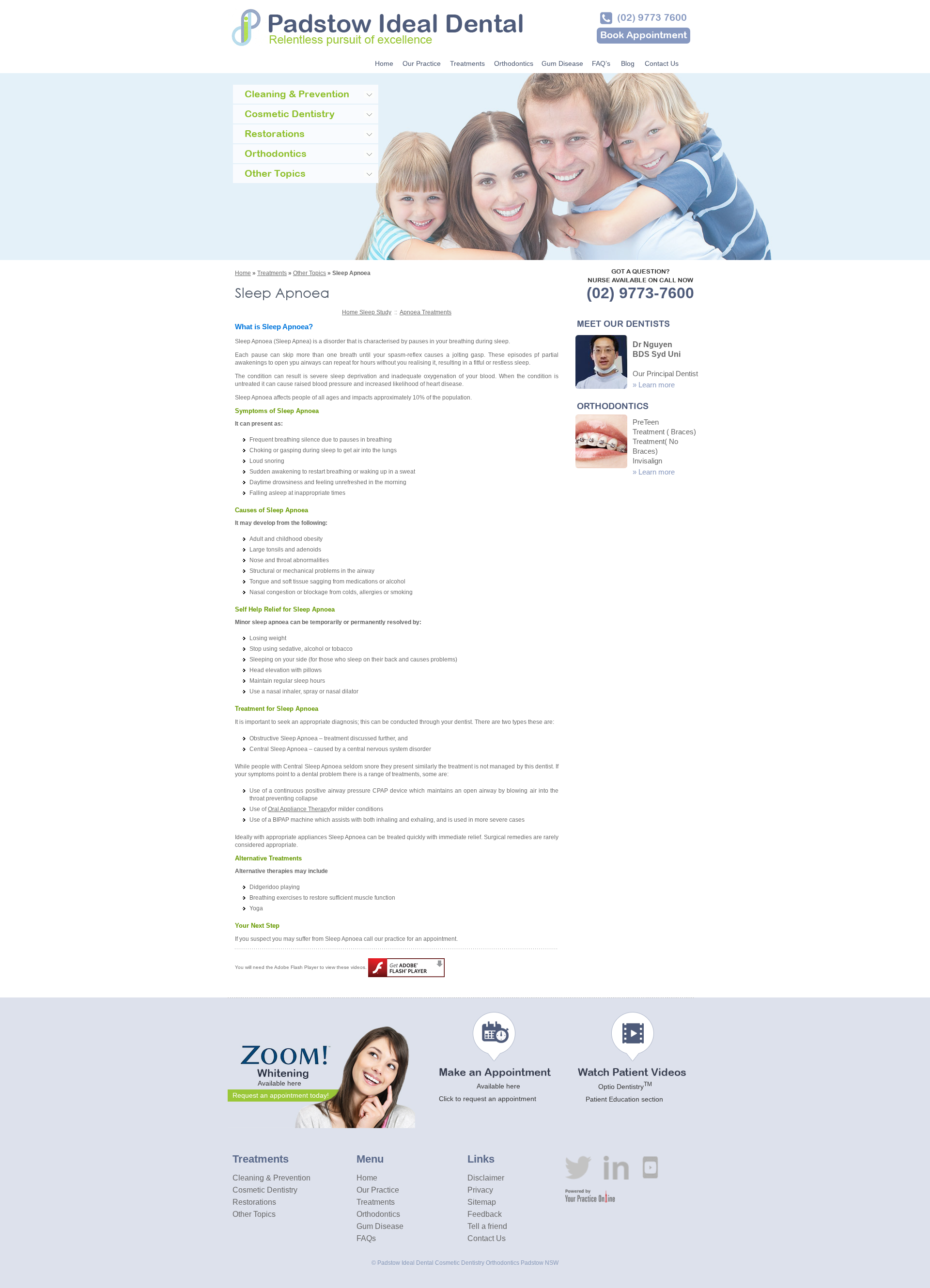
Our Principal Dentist (665, 373)
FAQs (366, 1238)
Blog (628, 63)
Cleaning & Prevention (271, 1178)
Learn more (656, 385)
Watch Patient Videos (632, 1085)
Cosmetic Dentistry (264, 1190)
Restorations (254, 1202)
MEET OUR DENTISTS (623, 325)
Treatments (467, 63)
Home (384, 63)
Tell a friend (487, 1226)
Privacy (480, 1190)
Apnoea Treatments (425, 312)
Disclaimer (485, 1178)
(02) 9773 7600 (652, 18)
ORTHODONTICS (613, 407)
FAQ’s (601, 63)
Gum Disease (562, 63)
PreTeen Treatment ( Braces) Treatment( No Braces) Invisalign (664, 441)
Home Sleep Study (366, 312)
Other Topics (309, 273)
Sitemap (481, 1202)
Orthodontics (513, 63)
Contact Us (662, 63)
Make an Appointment (495, 1085)
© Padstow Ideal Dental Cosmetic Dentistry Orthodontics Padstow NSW (465, 1262)
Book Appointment (643, 35)
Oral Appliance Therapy (299, 809)
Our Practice (422, 63)
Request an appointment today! (280, 1095)
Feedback (484, 1214)
